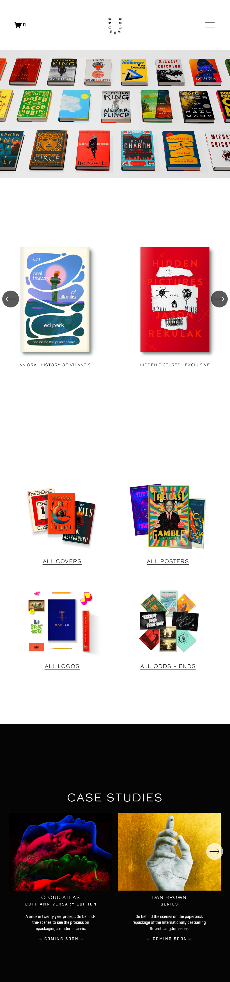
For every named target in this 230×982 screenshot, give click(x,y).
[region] (115, 302)
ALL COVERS (62, 561)
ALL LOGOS (62, 666)
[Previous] (10, 299)
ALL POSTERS (168, 561)
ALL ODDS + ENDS (168, 666)
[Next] (219, 299)
